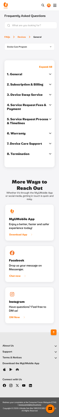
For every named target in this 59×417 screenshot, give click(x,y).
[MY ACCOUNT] (49, 5)
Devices (22, 37)
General (37, 37)
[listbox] (29, 46)
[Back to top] (53, 332)
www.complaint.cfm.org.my (30, 405)
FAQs (7, 37)
